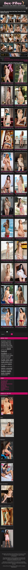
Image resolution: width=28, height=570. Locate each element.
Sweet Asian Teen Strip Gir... (7, 304)
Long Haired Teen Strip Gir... (21, 282)
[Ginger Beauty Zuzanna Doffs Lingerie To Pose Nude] (7, 117)
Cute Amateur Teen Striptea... (7, 282)
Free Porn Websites (5, 387)
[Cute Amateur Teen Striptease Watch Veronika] (7, 272)
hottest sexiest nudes (7, 355)
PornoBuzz (3, 388)
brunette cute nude (6, 345)
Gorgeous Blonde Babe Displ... (21, 149)
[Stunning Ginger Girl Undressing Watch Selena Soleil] (7, 95)
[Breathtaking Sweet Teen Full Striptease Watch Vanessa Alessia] (20, 294)
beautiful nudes (5, 106)
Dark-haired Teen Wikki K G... (21, 105)
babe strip (8, 342)
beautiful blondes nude (22, 194)
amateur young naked (21, 305)
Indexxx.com (3, 384)
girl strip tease (17, 59)
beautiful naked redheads (7, 172)
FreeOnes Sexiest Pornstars (6, 383)
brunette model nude (22, 238)
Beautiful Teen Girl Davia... (20, 82)
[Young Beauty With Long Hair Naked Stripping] (20, 228)
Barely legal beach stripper (22, 216)
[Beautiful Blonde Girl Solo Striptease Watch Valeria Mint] (20, 184)
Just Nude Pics (4, 381)
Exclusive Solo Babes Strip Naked (14, 5)
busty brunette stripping (9, 59)
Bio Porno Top (4, 382)
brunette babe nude (6, 344)
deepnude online (7, 283)
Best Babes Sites (4, 380)
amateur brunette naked (7, 327)
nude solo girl (6, 360)
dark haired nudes (6, 351)
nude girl (3, 358)
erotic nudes (9, 353)
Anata (1, 417)
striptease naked (4, 374)
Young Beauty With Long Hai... (21, 237)
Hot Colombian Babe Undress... (7, 193)
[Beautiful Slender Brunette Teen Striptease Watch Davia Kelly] (7, 250)
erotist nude (5, 128)
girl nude (25, 283)
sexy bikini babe (10, 216)
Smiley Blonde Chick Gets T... (21, 127)
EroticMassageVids (5, 389)
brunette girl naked (5, 346)
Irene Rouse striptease (7, 238)
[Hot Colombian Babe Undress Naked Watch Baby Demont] (7, 184)
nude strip (4, 362)
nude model (7, 358)
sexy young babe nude (6, 369)
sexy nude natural (8, 366)
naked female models (7, 194)
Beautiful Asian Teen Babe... (21, 326)
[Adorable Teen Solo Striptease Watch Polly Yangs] (7, 206)
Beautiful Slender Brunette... (7, 259)
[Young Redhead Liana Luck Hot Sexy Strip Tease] (7, 73)
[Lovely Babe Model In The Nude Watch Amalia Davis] (20, 161)
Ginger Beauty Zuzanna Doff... (7, 127)
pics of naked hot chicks (8, 195)
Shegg (2, 390)
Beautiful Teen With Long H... (21, 215)
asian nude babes (6, 305)
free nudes (9, 128)
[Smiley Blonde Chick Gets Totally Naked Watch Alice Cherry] (20, 117)
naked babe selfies (24, 59)
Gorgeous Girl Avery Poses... (7, 149)
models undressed (6, 356)
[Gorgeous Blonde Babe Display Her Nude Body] (20, 139)
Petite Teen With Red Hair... (20, 259)
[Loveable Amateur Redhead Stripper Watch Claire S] (7, 161)
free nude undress (20, 327)
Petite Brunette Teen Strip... (7, 326)
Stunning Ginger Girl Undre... (7, 105)
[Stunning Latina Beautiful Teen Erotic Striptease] (7, 228)
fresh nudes (19, 150)
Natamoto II (2, 439)
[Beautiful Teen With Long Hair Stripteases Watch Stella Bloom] (20, 206)
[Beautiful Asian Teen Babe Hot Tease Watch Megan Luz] (20, 316)
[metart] (14, 56)
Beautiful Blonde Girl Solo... (20, 193)
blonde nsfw (5, 216)
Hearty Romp (3, 528)
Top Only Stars (4, 385)
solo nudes (5, 373)
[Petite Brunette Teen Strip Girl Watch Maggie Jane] (7, 316)
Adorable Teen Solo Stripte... (7, 215)
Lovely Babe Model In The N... (21, 171)
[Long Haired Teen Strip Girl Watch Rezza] (20, 272)
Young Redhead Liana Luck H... (7, 82)
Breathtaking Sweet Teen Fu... (21, 304)
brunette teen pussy (20, 283)
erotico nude (19, 128)
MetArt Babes (7, 58)
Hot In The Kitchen (4, 483)
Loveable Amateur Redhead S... (7, 171)
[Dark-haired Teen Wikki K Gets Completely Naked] (20, 95)
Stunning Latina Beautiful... (7, 237)
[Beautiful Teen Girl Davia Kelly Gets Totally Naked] (20, 73)
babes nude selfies (7, 150)
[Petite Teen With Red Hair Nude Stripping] (20, 250)
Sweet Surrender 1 (4, 395)
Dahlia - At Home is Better (5, 505)
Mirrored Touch (3, 461)
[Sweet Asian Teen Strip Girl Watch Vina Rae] (7, 294)
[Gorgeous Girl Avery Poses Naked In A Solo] (7, 139)
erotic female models (8, 151)
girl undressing (24, 150)
